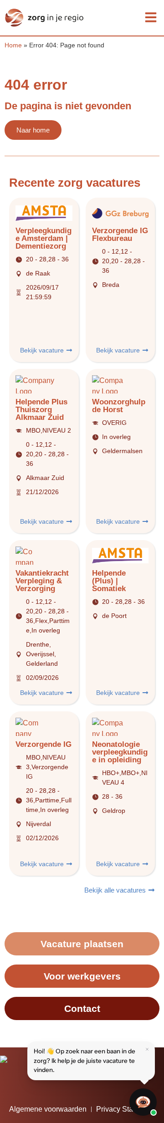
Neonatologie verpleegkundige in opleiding (120, 752)
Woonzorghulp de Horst (118, 406)
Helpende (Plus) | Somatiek (109, 581)
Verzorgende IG (43, 744)
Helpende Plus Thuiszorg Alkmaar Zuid (41, 410)
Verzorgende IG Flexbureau (120, 234)
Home (13, 45)
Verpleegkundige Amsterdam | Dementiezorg (43, 238)
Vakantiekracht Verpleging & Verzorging (42, 581)
